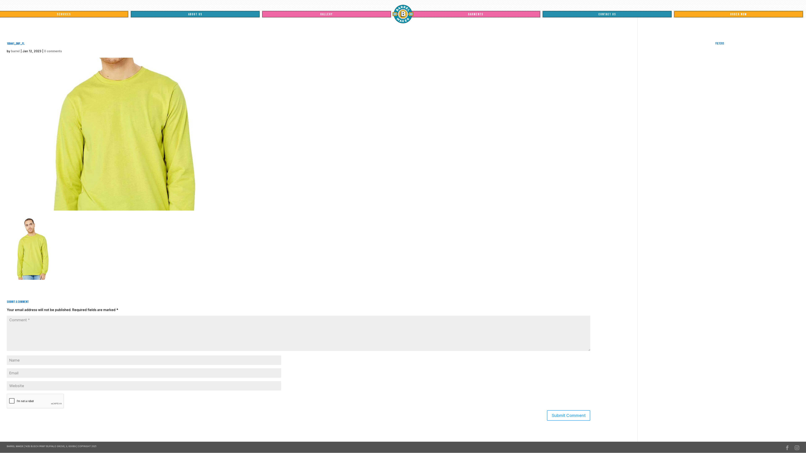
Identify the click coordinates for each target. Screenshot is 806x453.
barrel (15, 51)
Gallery (326, 14)
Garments (475, 14)
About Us (195, 14)
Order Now (738, 14)
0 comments (53, 51)
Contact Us (607, 14)
